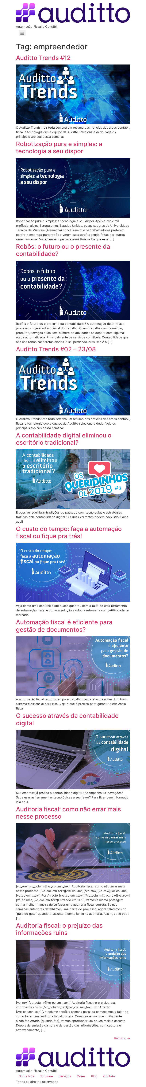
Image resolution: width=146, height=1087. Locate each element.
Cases (81, 1076)
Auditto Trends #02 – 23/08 (56, 349)
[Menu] (22, 33)
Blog (94, 1076)
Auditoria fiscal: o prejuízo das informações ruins (59, 929)
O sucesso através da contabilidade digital (67, 719)
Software (46, 1076)
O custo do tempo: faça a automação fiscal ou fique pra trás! (69, 532)
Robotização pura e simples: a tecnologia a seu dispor (59, 147)
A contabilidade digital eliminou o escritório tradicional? (63, 439)
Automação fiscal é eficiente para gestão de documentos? (64, 625)
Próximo (122, 1038)
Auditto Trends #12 (43, 57)
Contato (109, 1076)
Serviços (65, 1076)
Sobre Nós (26, 1076)
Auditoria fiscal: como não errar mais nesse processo (68, 812)
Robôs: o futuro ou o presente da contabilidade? (63, 250)
